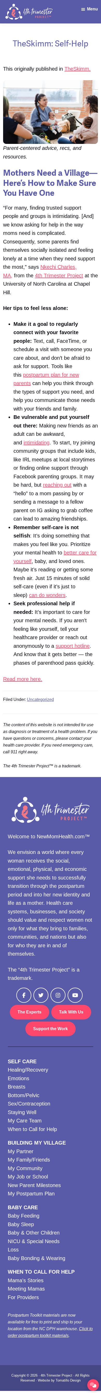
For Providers (23, 1297)
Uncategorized (40, 699)
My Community (25, 1168)
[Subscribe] (93, 1385)
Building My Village (37, 1143)
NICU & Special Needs (34, 1241)
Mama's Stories (26, 1280)
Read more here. (22, 679)
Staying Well (22, 1112)
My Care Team (25, 1120)
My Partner (20, 1151)
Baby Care (23, 1207)
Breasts (16, 1087)
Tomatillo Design (68, 1380)
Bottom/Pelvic (23, 1095)
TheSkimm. (77, 69)
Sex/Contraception (29, 1104)
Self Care (22, 1061)
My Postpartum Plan (31, 1193)
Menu (92, 9)
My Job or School (28, 1177)
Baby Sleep (21, 1224)
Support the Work (50, 1029)
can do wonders (47, 595)
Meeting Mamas (26, 1289)
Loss (13, 1250)
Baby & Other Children (34, 1233)
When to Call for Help (32, 1129)
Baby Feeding (23, 1216)
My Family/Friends (29, 1160)
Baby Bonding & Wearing (36, 1258)
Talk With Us (71, 1012)
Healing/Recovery (28, 1070)
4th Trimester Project (59, 275)
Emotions (18, 1078)
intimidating (36, 442)
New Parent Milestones (34, 1185)
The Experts (29, 1012)
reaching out (57, 485)
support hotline (73, 646)
